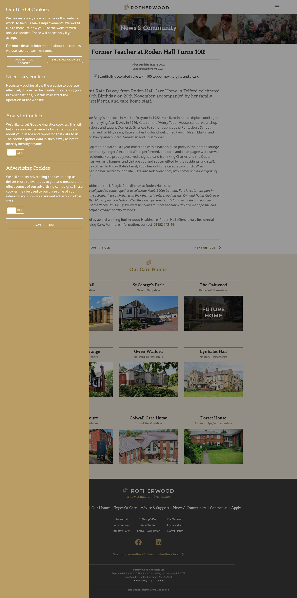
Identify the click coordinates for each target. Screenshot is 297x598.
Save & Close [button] (45, 224)
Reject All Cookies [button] (65, 59)
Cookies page (41, 51)
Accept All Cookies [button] (24, 61)
